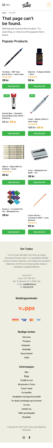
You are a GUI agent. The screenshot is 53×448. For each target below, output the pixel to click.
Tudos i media (26, 388)
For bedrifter (26, 392)
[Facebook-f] (29, 437)
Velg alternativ (14, 86)
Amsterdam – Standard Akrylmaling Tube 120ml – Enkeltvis (13, 115)
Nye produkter (26, 353)
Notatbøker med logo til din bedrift (26, 396)
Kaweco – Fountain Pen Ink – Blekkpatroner (12, 210)
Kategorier (25, 345)
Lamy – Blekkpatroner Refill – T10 (37, 171)
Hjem (4, 13)
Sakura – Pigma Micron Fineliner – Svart (12, 167)
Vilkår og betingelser (26, 413)
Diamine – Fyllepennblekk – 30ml (39, 73)
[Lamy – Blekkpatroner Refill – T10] (39, 153)
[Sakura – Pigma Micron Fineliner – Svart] (13, 151)
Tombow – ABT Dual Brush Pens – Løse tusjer (13, 73)
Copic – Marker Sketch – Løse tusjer (38, 120)
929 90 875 (28, 287)
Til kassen (26, 341)
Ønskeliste (26, 349)
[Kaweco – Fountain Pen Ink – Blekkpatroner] (13, 197)
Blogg (26, 376)
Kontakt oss (26, 409)
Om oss (26, 405)
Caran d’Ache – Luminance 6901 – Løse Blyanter (38, 217)
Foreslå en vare (26, 380)
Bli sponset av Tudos (26, 384)
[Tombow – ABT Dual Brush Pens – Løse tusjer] (13, 56)
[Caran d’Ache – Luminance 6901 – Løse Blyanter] (39, 200)
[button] (48, 5)
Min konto (26, 337)
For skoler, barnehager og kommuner (26, 400)
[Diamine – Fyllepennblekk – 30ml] (39, 56)
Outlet (26, 357)
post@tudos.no (29, 284)
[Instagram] (23, 437)
